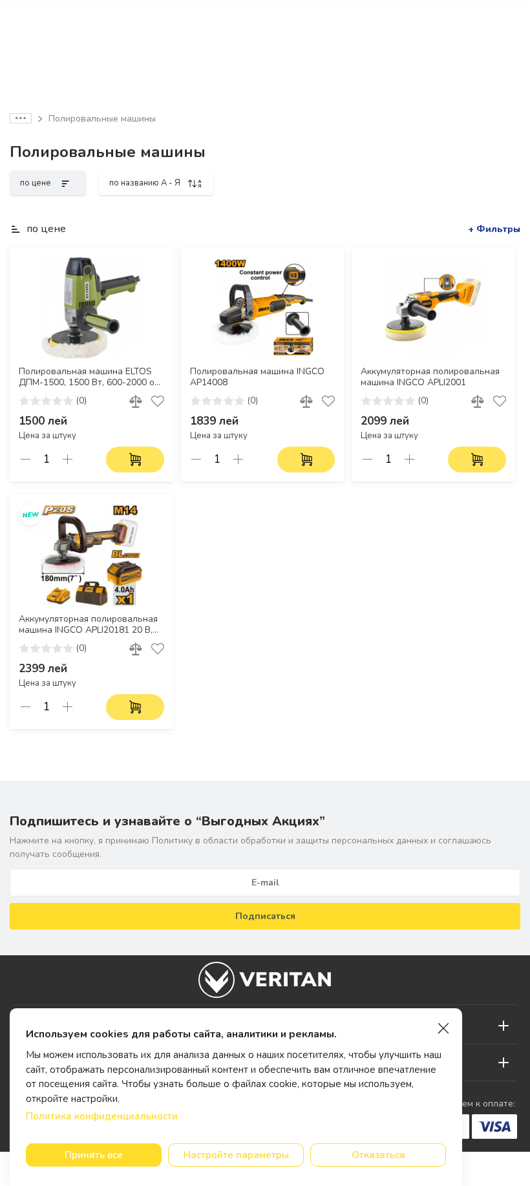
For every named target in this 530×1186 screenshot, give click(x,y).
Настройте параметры (236, 1155)
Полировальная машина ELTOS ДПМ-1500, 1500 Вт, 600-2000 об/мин (90, 377)
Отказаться (378, 1155)
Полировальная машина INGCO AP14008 (257, 377)
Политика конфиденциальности (102, 1116)
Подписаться (265, 916)
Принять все (94, 1155)
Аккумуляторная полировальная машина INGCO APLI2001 (430, 377)
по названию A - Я (145, 183)
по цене (36, 183)
